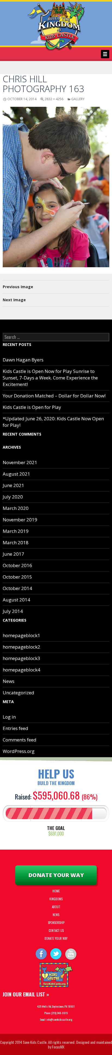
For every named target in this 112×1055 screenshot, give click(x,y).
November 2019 (20, 519)
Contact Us (56, 930)
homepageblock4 (21, 670)
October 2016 (17, 565)
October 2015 (17, 577)
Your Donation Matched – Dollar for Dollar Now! (54, 396)
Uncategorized (18, 692)
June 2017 (13, 554)
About (56, 907)
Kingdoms (56, 899)
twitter (56, 953)
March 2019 (16, 531)
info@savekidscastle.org (59, 1019)
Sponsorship (56, 922)
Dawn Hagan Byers (23, 360)
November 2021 (20, 462)
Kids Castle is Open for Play (32, 407)
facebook (41, 953)
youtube (71, 953)
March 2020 (16, 508)
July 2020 (13, 497)
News (8, 681)
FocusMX (58, 1047)
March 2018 (16, 542)
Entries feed (15, 728)
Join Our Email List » (26, 994)
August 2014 (16, 600)
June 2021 (13, 485)
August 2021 (16, 474)
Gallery (78, 99)
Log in (9, 717)
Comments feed (19, 740)
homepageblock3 (21, 658)
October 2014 (17, 588)
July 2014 (13, 611)
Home (56, 891)
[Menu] (105, 54)
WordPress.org (19, 751)
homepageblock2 (21, 647)
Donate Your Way (56, 875)
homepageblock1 (21, 635)
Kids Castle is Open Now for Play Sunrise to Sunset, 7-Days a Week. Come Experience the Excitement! (50, 377)
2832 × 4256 (54, 99)
